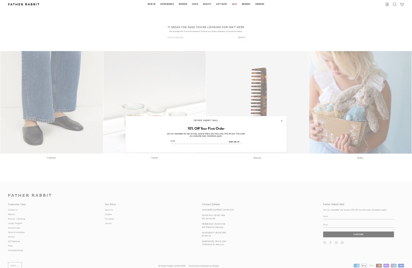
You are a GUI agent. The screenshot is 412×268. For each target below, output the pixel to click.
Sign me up (234, 142)
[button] (167, 4)
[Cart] (402, 4)
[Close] (281, 120)
